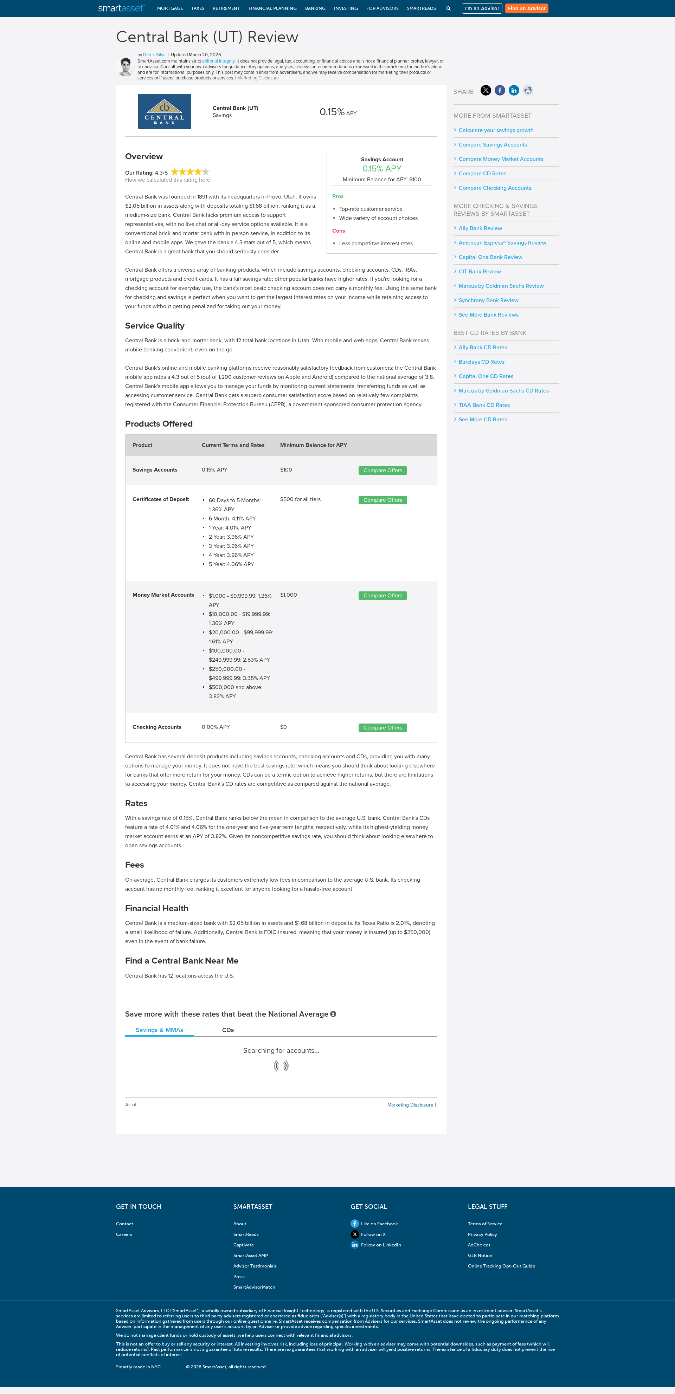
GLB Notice (480, 1255)
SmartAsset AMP (250, 1255)
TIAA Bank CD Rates (484, 405)
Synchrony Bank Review (489, 300)
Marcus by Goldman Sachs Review (501, 286)
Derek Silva (154, 55)
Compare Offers (383, 470)
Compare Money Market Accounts (501, 159)
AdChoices (479, 1244)
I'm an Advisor (482, 8)
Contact (124, 1223)
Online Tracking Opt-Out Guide (501, 1266)
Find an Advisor (527, 8)
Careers (124, 1234)
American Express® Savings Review (502, 242)
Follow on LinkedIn (381, 1244)
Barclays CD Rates (481, 361)
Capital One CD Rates (486, 376)
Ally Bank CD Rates (483, 347)
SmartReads (246, 1234)
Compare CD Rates (482, 173)
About (239, 1223)
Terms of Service (485, 1223)
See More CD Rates (483, 419)
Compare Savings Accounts (493, 144)
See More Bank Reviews (489, 314)
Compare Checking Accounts (495, 188)
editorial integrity (218, 61)
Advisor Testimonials (255, 1266)
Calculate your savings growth (496, 130)
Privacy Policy (482, 1234)
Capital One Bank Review (490, 257)
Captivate (243, 1244)
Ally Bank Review (480, 228)
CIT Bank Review (480, 271)
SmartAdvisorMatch (254, 1287)
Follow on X (373, 1234)
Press (239, 1276)
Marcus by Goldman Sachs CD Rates (504, 390)
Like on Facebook (379, 1223)
